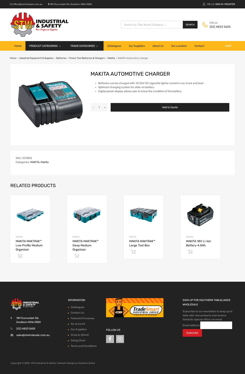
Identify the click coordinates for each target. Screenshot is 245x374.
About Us (158, 46)
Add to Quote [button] (20, 256)
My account (78, 323)
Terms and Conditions (84, 346)
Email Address (191, 325)
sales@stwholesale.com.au (33, 335)
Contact (199, 46)
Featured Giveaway (83, 318)
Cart (228, 46)
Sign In (219, 4)
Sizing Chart (78, 340)
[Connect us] (110, 339)
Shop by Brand (80, 335)
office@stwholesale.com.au (27, 4)
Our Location (179, 46)
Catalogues (114, 46)
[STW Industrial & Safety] (40, 36)
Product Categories (43, 46)
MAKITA (34, 162)
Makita (111, 58)
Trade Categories (82, 46)
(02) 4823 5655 (219, 26)
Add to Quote (170, 107)
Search (190, 24)
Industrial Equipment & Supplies (36, 58)
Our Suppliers (137, 46)
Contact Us (77, 312)
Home (18, 46)
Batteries (61, 58)
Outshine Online (86, 363)
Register (230, 4)
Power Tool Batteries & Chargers (87, 58)
